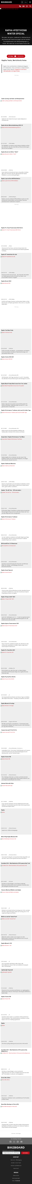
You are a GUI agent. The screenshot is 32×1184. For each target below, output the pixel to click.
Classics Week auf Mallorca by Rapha (11, 890)
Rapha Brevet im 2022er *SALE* (9, 152)
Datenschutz (16, 1175)
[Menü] (30, 2)
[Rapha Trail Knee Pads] (16, 340)
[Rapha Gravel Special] (16, 580)
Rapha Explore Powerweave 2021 (10, 623)
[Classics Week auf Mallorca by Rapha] (16, 900)
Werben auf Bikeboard (16, 1165)
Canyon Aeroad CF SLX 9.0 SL (9, 730)
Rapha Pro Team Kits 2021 (8, 650)
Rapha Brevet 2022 (6, 281)
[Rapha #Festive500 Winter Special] (16, 16)
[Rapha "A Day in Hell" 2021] (16, 607)
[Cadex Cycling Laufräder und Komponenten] (16, 108)
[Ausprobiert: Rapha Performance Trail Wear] (16, 447)
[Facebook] (10, 1141)
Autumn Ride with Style (7, 783)
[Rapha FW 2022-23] (16, 135)
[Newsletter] (21, 1141)
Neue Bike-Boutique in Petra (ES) (10, 1104)
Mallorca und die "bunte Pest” (9, 916)
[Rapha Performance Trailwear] (16, 527)
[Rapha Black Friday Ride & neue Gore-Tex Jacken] (16, 393)
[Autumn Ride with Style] (16, 793)
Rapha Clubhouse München (8, 463)
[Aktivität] (23, 6)
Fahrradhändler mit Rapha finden (11, 71)
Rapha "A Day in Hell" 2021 (8, 597)
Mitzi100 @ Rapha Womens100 (9, 836)
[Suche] (30, 6)
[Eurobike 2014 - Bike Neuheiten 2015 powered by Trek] (16, 873)
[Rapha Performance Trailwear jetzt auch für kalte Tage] (16, 420)
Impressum (16, 1168)
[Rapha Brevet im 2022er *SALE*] (16, 162)
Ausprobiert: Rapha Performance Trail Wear (13, 437)
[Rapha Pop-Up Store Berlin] (16, 687)
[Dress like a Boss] (16, 1087)
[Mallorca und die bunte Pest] (16, 926)
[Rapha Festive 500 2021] (16, 367)
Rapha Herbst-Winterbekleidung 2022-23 (12, 125)
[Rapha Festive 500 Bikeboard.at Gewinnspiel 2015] (16, 767)
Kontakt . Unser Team (16, 1162)
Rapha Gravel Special (7, 570)
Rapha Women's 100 (6, 943)
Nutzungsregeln (16, 1178)
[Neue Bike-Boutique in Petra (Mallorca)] (16, 1114)
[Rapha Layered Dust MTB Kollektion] (16, 188)
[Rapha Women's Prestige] (16, 713)
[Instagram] (14, 1141)
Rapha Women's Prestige (7, 703)
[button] (27, 6)
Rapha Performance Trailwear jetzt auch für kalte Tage (16, 410)
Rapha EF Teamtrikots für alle (9, 254)
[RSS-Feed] (18, 1141)
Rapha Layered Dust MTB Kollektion (10, 178)
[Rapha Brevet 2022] (16, 291)
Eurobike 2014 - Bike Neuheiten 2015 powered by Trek (15, 863)
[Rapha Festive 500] (16, 1006)
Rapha (3, 810)
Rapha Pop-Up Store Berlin (8, 676)
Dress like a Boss (5, 1077)
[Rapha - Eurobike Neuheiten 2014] (16, 1033)
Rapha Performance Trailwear (9, 517)
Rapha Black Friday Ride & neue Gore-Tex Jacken (14, 383)
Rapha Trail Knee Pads (7, 330)
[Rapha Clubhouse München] (16, 473)
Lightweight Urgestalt (7, 970)
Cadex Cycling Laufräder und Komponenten (12, 98)
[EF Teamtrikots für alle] (16, 264)
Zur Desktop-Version (16, 1139)
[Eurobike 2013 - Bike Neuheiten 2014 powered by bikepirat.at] (16, 1061)
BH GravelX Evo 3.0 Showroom (9, 543)
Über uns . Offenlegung (16, 1160)
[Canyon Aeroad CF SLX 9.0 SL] (16, 740)
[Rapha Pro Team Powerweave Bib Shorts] (16, 238)
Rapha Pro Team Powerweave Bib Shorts (12, 228)
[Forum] (20, 6)
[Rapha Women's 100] (16, 953)
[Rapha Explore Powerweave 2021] (16, 633)
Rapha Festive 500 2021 (7, 357)
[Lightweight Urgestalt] (16, 980)
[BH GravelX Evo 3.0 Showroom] (16, 553)
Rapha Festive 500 (6, 756)
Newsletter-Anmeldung (8, 1150)
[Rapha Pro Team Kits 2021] (16, 660)
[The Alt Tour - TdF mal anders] (16, 500)
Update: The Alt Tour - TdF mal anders (11, 490)
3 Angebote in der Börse (20, 69)
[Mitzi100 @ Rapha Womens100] (16, 847)
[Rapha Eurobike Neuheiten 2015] (16, 820)
